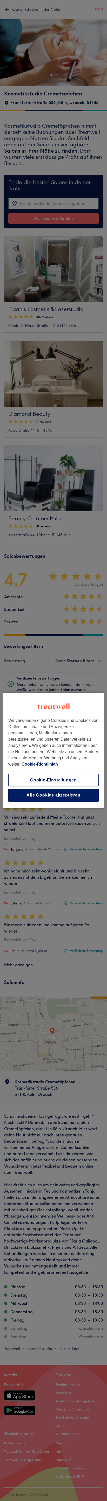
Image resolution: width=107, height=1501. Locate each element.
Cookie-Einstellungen (53, 780)
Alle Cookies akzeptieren (53, 795)
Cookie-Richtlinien (40, 764)
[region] (53, 750)
